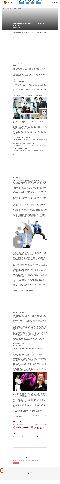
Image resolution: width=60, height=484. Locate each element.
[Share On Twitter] (11, 33)
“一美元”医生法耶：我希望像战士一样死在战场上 (40, 428)
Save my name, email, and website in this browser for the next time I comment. (27, 460)
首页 (15, 0)
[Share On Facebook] (11, 35)
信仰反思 (37, 0)
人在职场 (33, 0)
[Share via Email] (11, 40)
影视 (41, 0)
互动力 (16, 1)
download (18, 426)
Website (27, 457)
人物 (21, 0)
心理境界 (24, 0)
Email (27, 453)
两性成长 (29, 0)
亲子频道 (19, 1)
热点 (18, 0)
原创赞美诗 (37, 1)
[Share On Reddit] (11, 37)
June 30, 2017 (36, 430)
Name (27, 450)
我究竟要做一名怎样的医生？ (22, 427)
